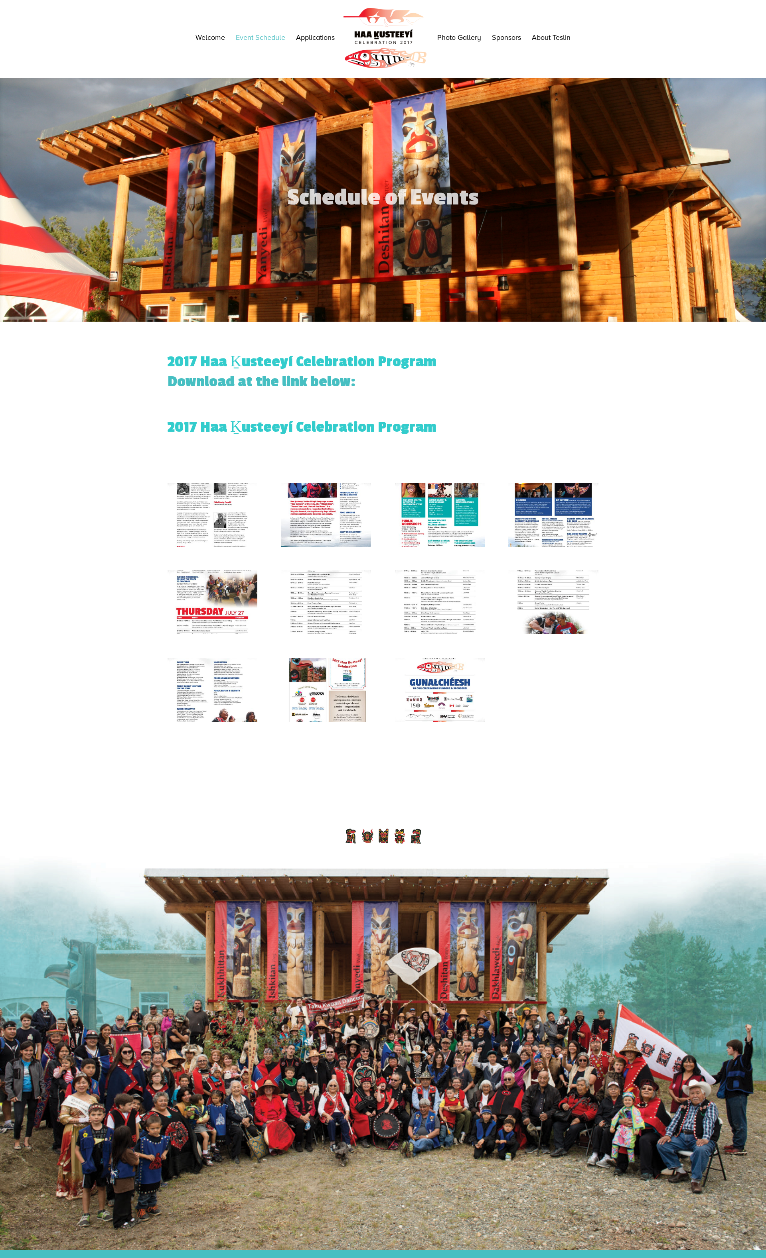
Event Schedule (260, 38)
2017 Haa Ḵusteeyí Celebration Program (302, 427)
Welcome (210, 38)
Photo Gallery (459, 38)
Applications (315, 38)
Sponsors (506, 38)
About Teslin (551, 38)
